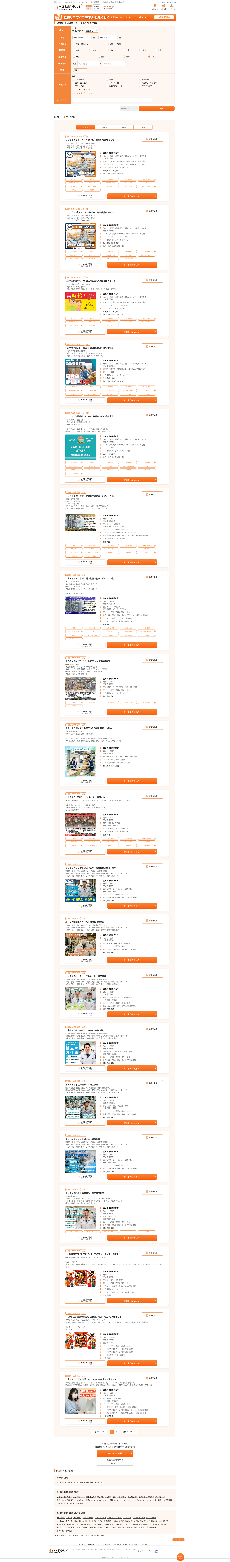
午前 (94, 50)
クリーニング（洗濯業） (65, 1500)
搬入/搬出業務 (133, 1497)
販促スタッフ (115, 1500)
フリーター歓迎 (114, 83)
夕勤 (127, 50)
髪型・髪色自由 (152, 1527)
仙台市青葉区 (61, 1482)
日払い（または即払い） (82, 1521)
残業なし (101, 1527)
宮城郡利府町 (88, 1482)
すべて (153, 56)
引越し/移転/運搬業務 (146, 1497)
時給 (77, 56)
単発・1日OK (91, 1524)
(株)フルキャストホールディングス (83, 1549)
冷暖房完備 (129, 1527)
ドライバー (70, 1503)
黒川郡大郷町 (99, 1482)
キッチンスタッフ (139, 1500)
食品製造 (106, 834)
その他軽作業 (121, 1497)
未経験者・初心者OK (150, 83)
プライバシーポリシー (146, 1551)
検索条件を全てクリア (129, 108)
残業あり (93, 1527)
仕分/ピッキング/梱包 (111, 170)
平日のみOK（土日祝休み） (66, 1524)
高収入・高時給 (118, 1521)
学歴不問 (112, 79)
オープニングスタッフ (83, 89)
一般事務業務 (108, 1416)
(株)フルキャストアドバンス (114, 1549)
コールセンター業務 (154, 1500)
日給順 (124, 127)
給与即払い (108, 1521)
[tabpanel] (80, 164)
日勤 (77, 50)
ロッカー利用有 (139, 1527)
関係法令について (94, 1544)
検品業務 (106, 541)
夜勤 (144, 50)
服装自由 (86, 1527)
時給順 (104, 127)
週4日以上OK (153, 1521)
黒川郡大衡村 (78, 1482)
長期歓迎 (101, 1524)
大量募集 (121, 1527)
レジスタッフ (80, 1500)
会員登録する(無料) (114, 1453)
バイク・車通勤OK (131, 1524)
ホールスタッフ (126, 1500)
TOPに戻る (178, 1540)
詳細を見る (153, 138)
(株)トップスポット (130, 1549)
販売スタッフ (90, 1500)
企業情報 (80, 1544)
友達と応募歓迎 (110, 1527)
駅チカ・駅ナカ (144, 1524)
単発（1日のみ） (82, 44)
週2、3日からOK (141, 1521)
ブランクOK (79, 86)
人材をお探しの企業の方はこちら (125, 1544)
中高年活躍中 (147, 86)
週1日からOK (130, 1521)
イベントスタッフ (103, 1500)
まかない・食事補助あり (65, 1527)
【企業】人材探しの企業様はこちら (165, 2)
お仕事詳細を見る (131, 196)
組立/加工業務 (108, 696)
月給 (127, 56)
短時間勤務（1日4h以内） (114, 1524)
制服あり (78, 1527)
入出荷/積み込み (109, 378)
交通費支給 (155, 1524)
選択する (77, 70)
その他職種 (79, 1503)
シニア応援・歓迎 (115, 86)
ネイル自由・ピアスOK (65, 1531)
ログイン (114, 1463)
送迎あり (163, 1524)
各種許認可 (107, 1544)
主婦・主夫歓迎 (81, 83)
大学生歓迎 (79, 79)
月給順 (143, 127)
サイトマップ (146, 1544)
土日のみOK (163, 1521)
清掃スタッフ (160, 1497)
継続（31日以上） (116, 44)
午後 (111, 50)
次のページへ (127, 1432)
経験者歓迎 (146, 79)
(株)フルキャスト (100, 1549)
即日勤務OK (81, 1524)
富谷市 (69, 1482)
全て (161, 50)
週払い (94, 1521)
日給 (102, 56)
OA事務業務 (61, 1503)
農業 (114, 1497)
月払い (100, 1521)
